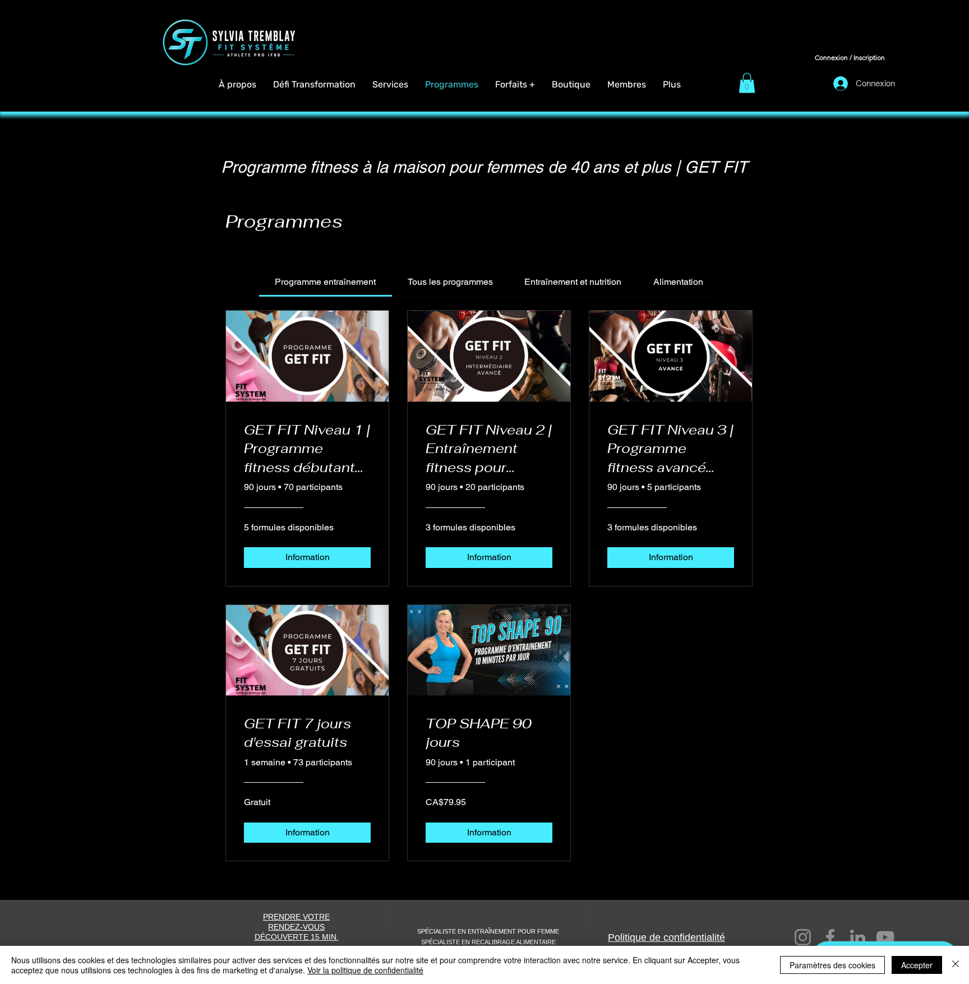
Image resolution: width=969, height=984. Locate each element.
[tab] (325, 282)
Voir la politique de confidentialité (365, 970)
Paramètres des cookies (832, 965)
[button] (515, 85)
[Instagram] (803, 937)
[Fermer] (955, 965)
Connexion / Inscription (850, 57)
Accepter (917, 965)
